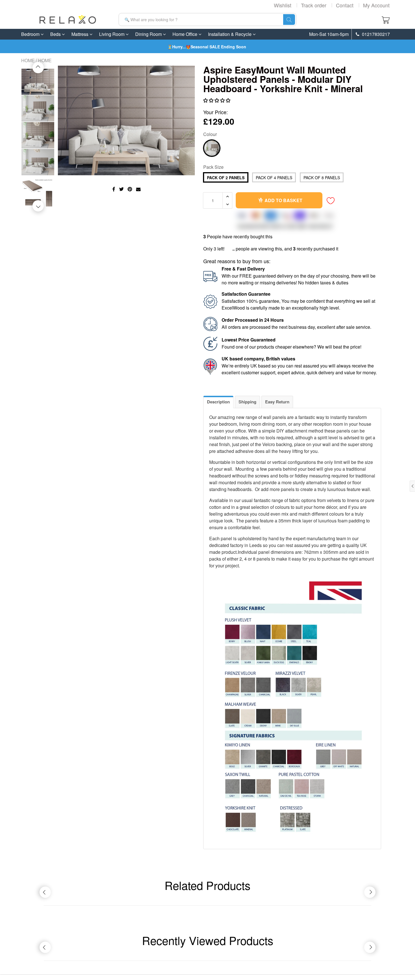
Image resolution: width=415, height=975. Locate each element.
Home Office (185, 34)
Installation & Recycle (230, 34)
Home (28, 60)
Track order (313, 5)
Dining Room (149, 34)
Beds (56, 34)
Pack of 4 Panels (274, 177)
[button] (217, 100)
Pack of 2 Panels (225, 177)
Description (218, 402)
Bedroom (31, 34)
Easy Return (277, 402)
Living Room (112, 34)
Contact (344, 5)
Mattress (80, 34)
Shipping (247, 402)
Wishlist (282, 5)
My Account (376, 5)
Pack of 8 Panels (321, 177)
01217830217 (375, 34)
